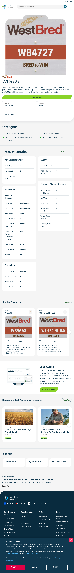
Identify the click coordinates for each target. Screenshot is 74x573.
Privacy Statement (12, 553)
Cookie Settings (34, 567)
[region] (37, 555)
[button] (6, 498)
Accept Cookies (13, 567)
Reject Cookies (55, 567)
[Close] (71, 540)
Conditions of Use (31, 553)
